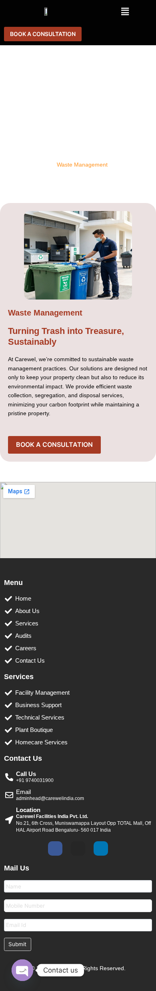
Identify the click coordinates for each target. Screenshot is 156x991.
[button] (125, 11)
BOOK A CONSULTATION (43, 33)
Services (38, 165)
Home (11, 165)
